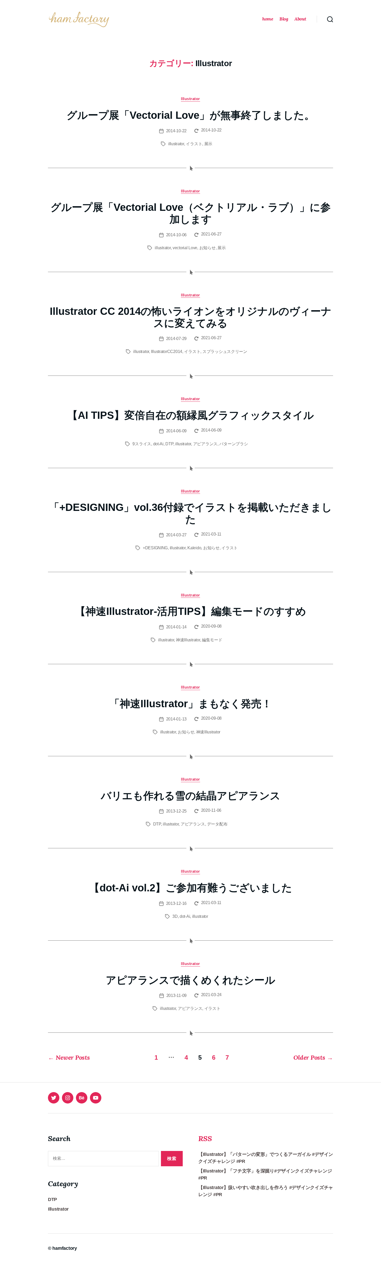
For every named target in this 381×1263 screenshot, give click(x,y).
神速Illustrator (188, 640)
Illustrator (190, 98)
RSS (205, 1138)
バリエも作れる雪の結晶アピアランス (190, 795)
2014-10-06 (176, 235)
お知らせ (207, 248)
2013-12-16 (176, 903)
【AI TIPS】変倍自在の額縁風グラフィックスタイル (190, 415)
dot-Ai (158, 444)
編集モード (212, 640)
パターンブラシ (233, 444)
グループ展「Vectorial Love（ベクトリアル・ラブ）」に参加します (191, 213)
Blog (283, 19)
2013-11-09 (176, 995)
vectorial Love (185, 248)
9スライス (141, 444)
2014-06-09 (176, 431)
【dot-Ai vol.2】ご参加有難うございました (190, 887)
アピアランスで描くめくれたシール (190, 980)
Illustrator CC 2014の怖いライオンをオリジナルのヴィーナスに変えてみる (190, 317)
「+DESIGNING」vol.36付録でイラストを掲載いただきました (190, 513)
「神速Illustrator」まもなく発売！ (190, 703)
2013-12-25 (176, 811)
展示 (208, 144)
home (267, 19)
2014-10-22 (176, 131)
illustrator (176, 144)
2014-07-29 (176, 338)
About (300, 19)
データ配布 (217, 824)
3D (175, 916)
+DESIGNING (155, 548)
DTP (169, 444)
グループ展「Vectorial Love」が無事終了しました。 (191, 115)
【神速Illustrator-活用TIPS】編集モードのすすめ (190, 611)
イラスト (194, 144)
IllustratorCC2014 (166, 351)
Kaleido (194, 548)
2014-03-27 (176, 535)
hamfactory (64, 1248)
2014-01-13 (176, 719)
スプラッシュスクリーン (224, 351)
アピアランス (205, 444)
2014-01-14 (176, 627)
